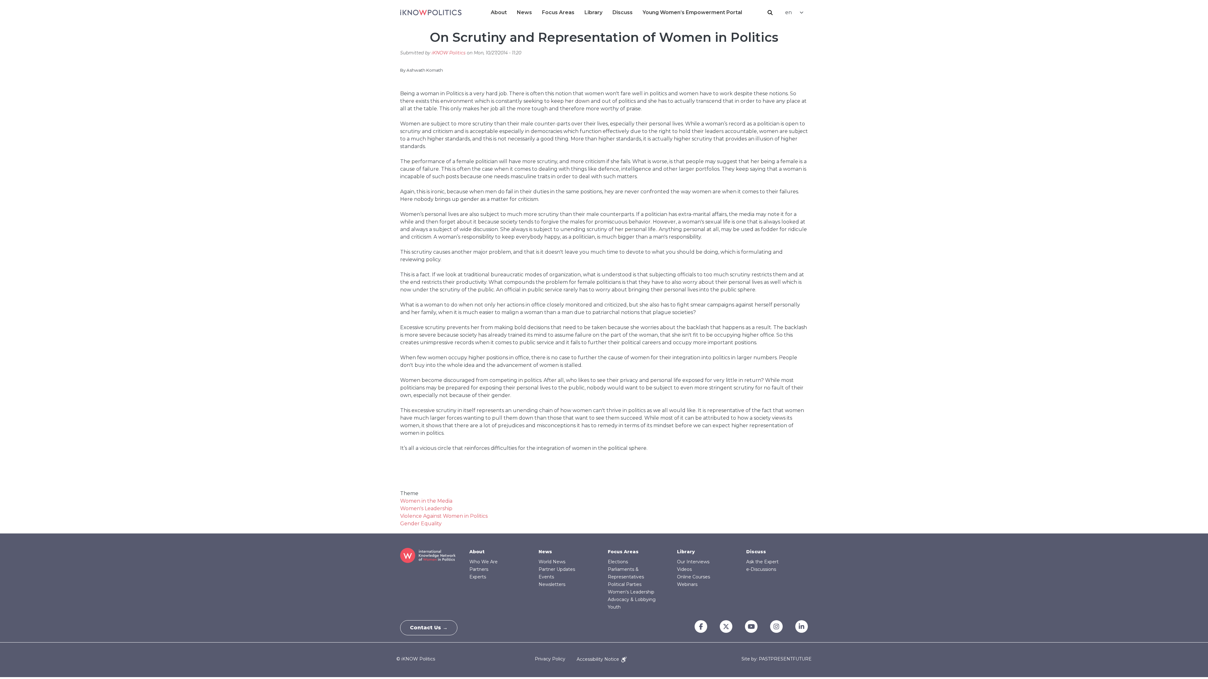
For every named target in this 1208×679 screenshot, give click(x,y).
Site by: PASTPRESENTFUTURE (776, 659)
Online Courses (693, 577)
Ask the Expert (762, 562)
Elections (618, 562)
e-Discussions (761, 569)
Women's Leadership (426, 508)
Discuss (622, 12)
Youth (614, 607)
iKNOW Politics (449, 53)
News (524, 12)
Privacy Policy (550, 659)
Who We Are (483, 562)
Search (770, 12)
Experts (477, 577)
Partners (478, 569)
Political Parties (624, 584)
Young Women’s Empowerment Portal (692, 12)
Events (546, 577)
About (499, 12)
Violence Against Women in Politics (444, 516)
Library (593, 12)
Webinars (687, 584)
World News (552, 562)
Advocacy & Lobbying (632, 599)
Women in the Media (426, 501)
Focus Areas (558, 12)
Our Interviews (693, 562)
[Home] (430, 12)
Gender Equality (421, 524)
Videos (684, 569)
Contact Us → (429, 628)
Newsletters (552, 584)
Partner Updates (557, 569)
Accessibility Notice (598, 659)
